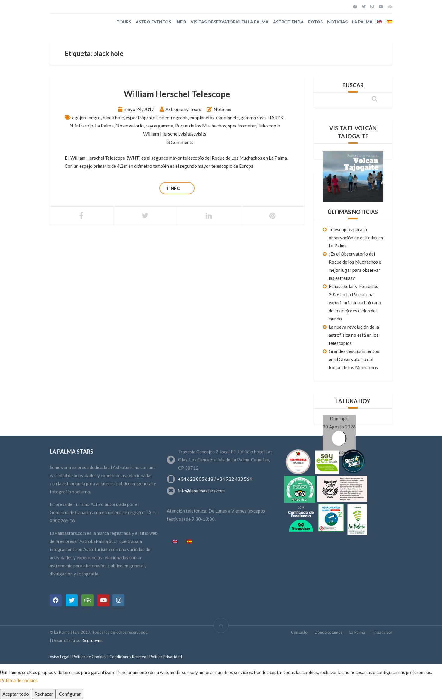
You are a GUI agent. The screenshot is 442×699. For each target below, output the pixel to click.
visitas (187, 133)
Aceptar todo (15, 694)
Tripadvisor (382, 632)
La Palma (362, 21)
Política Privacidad (165, 656)
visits (200, 133)
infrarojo (84, 125)
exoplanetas (201, 117)
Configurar (70, 694)
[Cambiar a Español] (189, 542)
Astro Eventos (153, 21)
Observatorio (129, 125)
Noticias (337, 21)
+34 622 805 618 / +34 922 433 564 (215, 479)
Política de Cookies (89, 656)
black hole (113, 117)
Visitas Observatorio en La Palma (230, 21)
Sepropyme (93, 640)
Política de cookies (19, 680)
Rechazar (44, 694)
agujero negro (86, 117)
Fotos (315, 21)
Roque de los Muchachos (200, 125)
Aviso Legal (60, 656)
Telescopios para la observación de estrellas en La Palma (356, 237)
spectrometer (242, 125)
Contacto (299, 632)
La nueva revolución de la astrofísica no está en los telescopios (354, 335)
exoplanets (227, 117)
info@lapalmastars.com (201, 490)
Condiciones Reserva (128, 656)
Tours (124, 21)
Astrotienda (288, 21)
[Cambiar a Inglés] (379, 21)
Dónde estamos (328, 632)
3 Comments (180, 142)
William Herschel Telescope (177, 94)
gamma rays (253, 117)
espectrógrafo (140, 117)
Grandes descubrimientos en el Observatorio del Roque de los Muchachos (354, 359)
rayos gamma (159, 125)
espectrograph (172, 117)
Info (181, 21)
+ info (173, 188)
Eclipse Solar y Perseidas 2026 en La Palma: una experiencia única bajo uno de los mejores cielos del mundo (355, 302)
